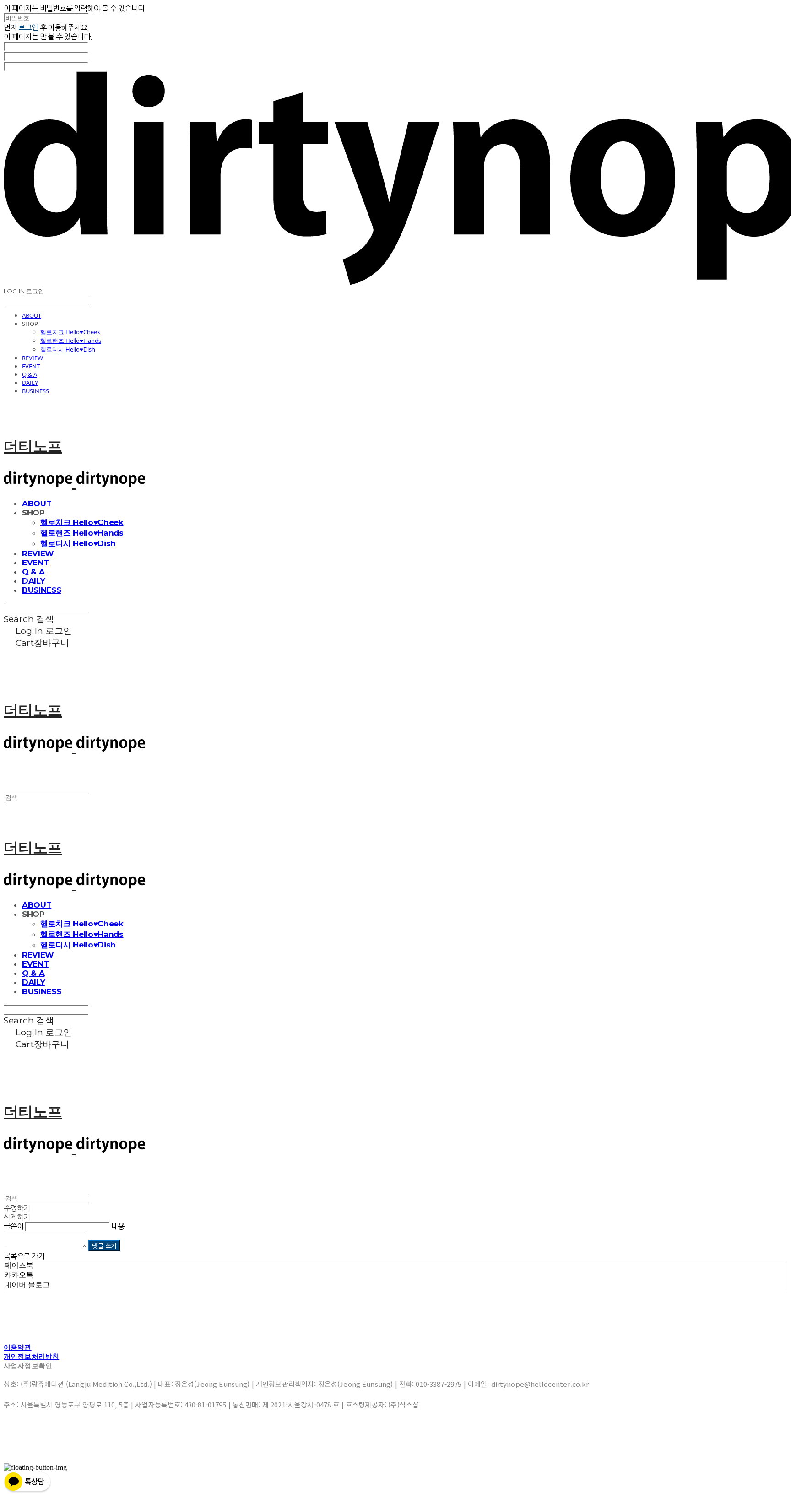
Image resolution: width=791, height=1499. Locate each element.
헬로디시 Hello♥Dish (67, 349)
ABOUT (31, 315)
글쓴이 (13, 1226)
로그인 (28, 27)
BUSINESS (35, 391)
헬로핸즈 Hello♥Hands (70, 340)
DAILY (30, 383)
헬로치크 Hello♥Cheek (70, 332)
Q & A (29, 374)
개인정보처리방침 (31, 1356)
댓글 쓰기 (104, 1245)
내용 (118, 1226)
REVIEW (32, 358)
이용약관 (18, 1347)
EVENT (31, 366)
